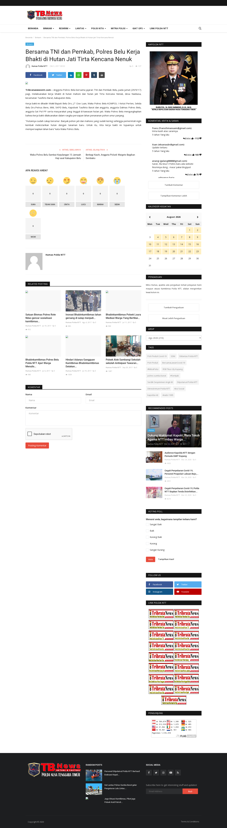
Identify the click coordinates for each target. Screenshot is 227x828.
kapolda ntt (152, 395)
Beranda (33, 28)
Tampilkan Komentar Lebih (173, 195)
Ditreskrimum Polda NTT (158, 388)
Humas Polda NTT (39, 66)
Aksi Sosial (179, 388)
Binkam (38, 37)
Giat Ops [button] (137, 28)
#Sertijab (174, 375)
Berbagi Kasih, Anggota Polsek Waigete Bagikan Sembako (110, 156)
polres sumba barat (156, 375)
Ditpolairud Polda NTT (187, 382)
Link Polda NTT (159, 28)
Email (89, 394)
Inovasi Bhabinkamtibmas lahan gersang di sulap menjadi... (83, 316)
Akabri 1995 (167, 395)
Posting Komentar (37, 445)
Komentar (34, 387)
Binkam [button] (48, 28)
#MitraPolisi (152, 369)
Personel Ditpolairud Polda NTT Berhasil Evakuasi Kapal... (122, 773)
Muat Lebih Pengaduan (173, 318)
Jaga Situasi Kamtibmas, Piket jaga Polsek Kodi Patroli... (119, 800)
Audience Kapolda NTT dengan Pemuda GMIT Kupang (180, 454)
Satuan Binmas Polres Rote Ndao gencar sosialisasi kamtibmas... (40, 318)
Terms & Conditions (190, 821)
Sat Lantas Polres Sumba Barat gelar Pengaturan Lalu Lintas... (120, 787)
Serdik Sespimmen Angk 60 (160, 382)
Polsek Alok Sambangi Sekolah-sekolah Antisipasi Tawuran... (123, 361)
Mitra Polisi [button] (118, 28)
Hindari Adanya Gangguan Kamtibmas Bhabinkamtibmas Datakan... (82, 363)
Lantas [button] (80, 28)
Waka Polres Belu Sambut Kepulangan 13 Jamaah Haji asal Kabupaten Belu (55, 156)
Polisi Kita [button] (97, 28)
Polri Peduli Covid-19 (156, 356)
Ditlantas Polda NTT (188, 356)
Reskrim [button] (64, 28)
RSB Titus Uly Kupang (173, 369)
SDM (173, 356)
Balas (188, 138)
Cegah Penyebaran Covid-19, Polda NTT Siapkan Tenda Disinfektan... (182, 490)
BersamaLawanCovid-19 (173, 362)
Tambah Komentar (174, 185)
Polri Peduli (152, 362)
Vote (150, 559)
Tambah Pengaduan (174, 307)
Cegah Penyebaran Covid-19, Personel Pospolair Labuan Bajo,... (181, 472)
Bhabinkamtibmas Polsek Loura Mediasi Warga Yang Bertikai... (123, 316)
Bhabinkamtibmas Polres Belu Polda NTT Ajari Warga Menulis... (42, 363)
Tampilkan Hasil (166, 559)
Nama (28, 394)
